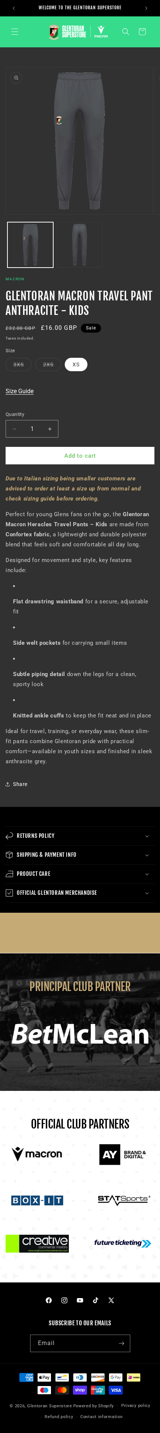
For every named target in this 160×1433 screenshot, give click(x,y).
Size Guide (19, 391)
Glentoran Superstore (49, 1405)
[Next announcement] (146, 8)
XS (76, 364)
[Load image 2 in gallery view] (80, 245)
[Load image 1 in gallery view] (30, 245)
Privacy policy (135, 1405)
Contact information (101, 1416)
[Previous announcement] (14, 8)
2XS (52, 366)
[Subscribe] (121, 1343)
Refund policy (59, 1416)
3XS (22, 366)
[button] (15, 31)
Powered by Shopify (93, 1405)
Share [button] (20, 784)
